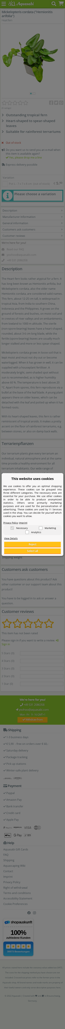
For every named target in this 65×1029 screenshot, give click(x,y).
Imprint (23, 522)
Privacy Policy (10, 522)
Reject (32, 544)
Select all (32, 551)
